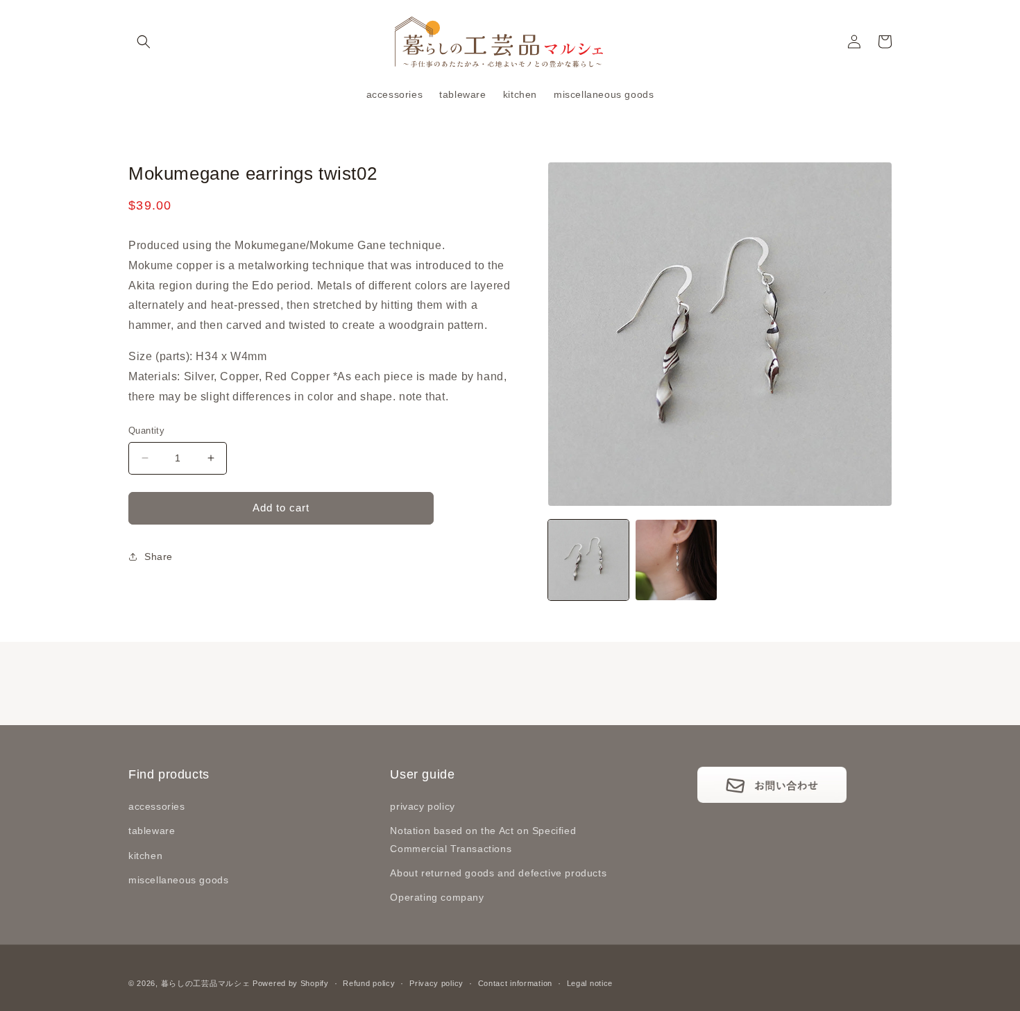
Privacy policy (436, 983)
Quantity (146, 430)
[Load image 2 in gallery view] (676, 560)
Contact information (515, 983)
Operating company (437, 897)
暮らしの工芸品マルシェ (205, 983)
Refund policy (369, 983)
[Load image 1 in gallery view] (588, 560)
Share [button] (158, 556)
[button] (143, 41)
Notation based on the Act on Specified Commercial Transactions (483, 839)
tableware (151, 830)
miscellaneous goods (178, 879)
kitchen (145, 855)
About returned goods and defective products (498, 872)
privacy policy (422, 806)
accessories (156, 806)
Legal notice (590, 983)
